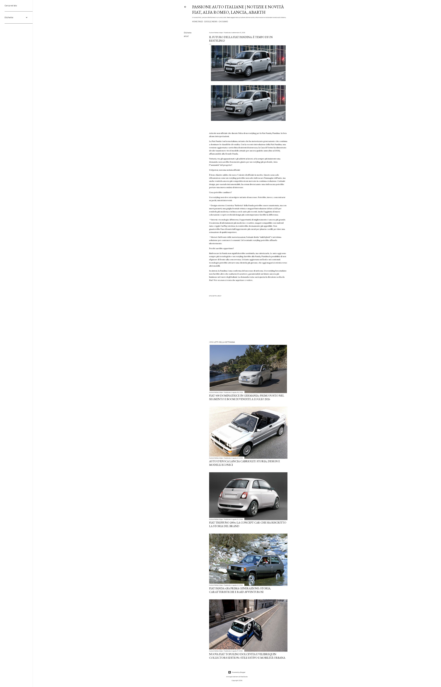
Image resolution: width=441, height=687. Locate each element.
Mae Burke (243, 676)
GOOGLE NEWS (210, 22)
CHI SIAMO (223, 22)
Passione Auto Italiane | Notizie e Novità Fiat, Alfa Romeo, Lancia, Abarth (238, 9)
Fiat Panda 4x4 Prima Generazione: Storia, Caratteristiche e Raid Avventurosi (240, 590)
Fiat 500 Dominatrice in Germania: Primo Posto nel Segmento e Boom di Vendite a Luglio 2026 (246, 397)
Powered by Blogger (238, 672)
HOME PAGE (197, 22)
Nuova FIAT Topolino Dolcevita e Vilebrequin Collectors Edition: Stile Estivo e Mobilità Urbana (247, 655)
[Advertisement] (248, 319)
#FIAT (186, 36)
